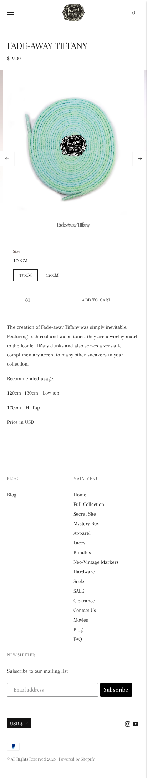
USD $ (16, 723)
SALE (79, 591)
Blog (11, 494)
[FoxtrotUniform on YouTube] (135, 725)
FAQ (78, 639)
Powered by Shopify (77, 759)
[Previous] (7, 158)
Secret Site (85, 514)
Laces (79, 543)
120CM (52, 275)
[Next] (140, 158)
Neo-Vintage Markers (96, 562)
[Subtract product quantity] (41, 299)
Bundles (82, 552)
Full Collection (89, 504)
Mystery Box (86, 523)
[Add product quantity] (14, 299)
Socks (79, 581)
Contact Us (85, 610)
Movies (81, 620)
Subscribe (116, 689)
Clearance (84, 600)
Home (80, 494)
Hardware (84, 571)
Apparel (82, 533)
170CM (25, 275)
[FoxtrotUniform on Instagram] (127, 725)
